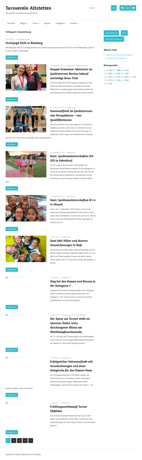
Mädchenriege (24, 39)
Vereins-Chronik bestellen (116, 58)
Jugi (17, 39)
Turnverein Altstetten (28, 8)
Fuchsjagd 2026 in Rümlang (24, 43)
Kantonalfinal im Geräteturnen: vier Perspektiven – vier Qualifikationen (71, 115)
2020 (106, 76)
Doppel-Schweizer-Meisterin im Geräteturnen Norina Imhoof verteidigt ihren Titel (71, 73)
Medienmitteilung (82, 65)
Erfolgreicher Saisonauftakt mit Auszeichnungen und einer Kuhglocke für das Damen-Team (71, 365)
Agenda (47, 23)
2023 (106, 73)
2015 (114, 80)
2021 (123, 73)
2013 (106, 83)
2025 (114, 70)
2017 (130, 76)
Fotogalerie (60, 23)
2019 (114, 76)
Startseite (11, 23)
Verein (35, 23)
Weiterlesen (11, 57)
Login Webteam (111, 33)
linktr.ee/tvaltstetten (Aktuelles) (119, 54)
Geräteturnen (70, 65)
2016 (106, 80)
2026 (106, 70)
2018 (123, 76)
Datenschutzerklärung (114, 39)
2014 (123, 80)
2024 (123, 70)
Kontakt (73, 23)
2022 (114, 73)
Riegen (23, 23)
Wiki (124, 33)
